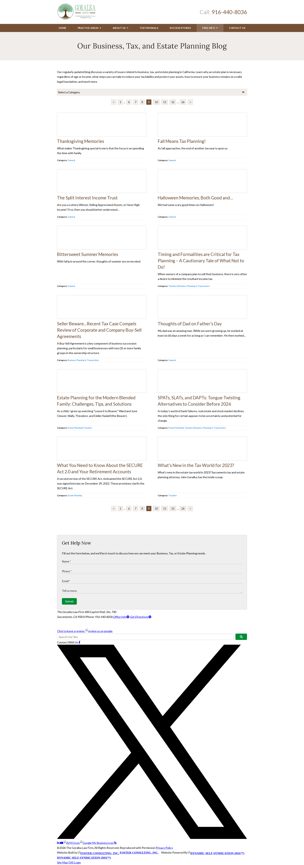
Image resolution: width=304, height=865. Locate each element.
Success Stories (180, 27)
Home (62, 27)
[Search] (241, 637)
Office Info (120, 617)
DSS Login (74, 862)
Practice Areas (88, 27)
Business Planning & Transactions (194, 286)
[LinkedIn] (58, 843)
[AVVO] (72, 843)
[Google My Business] (97, 843)
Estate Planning (75, 428)
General (71, 160)
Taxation (172, 286)
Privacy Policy (164, 847)
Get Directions (139, 617)
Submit (69, 601)
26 (182, 102)
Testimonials (149, 27)
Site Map (62, 862)
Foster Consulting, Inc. (138, 852)
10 (156, 102)
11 (164, 102)
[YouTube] (62, 843)
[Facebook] (79, 642)
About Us (119, 27)
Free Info (208, 27)
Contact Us (237, 27)
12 (172, 102)
